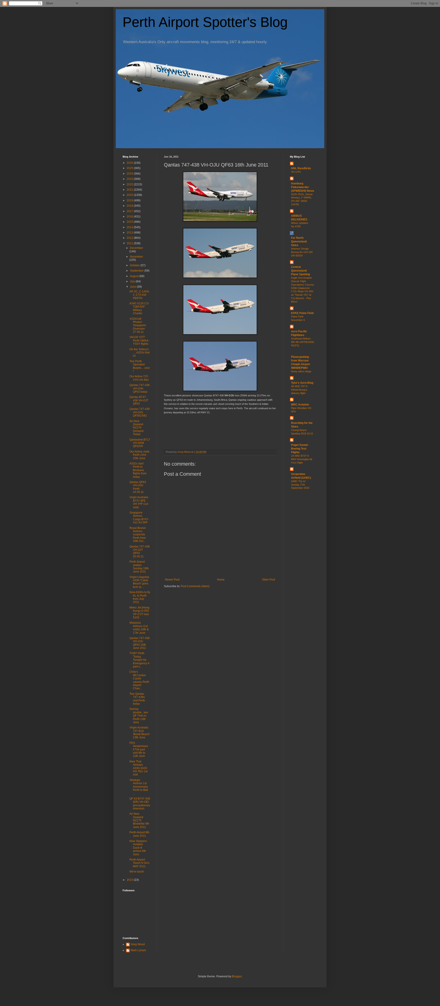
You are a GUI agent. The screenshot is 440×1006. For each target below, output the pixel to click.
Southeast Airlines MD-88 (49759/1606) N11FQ (302, 342)
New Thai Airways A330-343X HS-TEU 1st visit (138, 768)
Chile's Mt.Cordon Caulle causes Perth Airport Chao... (139, 680)
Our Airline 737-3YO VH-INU (139, 378)
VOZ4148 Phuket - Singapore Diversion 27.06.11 (137, 325)
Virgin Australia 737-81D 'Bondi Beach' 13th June (139, 732)
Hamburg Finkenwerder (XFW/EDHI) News (302, 187)
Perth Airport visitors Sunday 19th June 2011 (139, 566)
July (133, 281)
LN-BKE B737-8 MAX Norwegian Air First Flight (301, 459)
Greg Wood (138, 944)
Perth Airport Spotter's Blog (205, 22)
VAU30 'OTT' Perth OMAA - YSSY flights (139, 340)
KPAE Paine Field (302, 313)
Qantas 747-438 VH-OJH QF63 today (139, 388)
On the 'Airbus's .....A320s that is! (139, 353)
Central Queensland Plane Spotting (300, 270)
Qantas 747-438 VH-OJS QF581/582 (139, 412)
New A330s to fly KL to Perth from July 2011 (139, 597)
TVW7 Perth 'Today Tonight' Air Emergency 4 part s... (139, 660)
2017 (130, 211)
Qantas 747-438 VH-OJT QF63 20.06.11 (139, 551)
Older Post (268, 579)
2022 (130, 184)
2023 (130, 179)
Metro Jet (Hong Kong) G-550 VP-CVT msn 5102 (139, 612)
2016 (130, 216)
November (136, 256)
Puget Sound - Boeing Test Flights (300, 448)
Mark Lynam (138, 950)
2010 (130, 879)
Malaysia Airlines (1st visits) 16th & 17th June (139, 627)
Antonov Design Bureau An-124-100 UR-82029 (302, 252)
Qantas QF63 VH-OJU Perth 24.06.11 (137, 487)
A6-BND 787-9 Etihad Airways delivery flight (299, 390)
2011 (130, 243)
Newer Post (172, 579)
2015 (130, 221)
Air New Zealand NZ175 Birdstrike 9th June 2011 (139, 820)
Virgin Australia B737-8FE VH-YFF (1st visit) (138, 502)
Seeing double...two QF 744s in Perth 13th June (138, 715)
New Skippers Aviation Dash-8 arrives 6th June (138, 847)
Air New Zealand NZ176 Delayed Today (136, 428)
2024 (130, 173)
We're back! (136, 871)
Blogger (237, 976)
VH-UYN (296, 171)
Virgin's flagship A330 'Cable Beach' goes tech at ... (139, 582)
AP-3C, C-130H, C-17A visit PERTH (139, 295)
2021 (130, 189)
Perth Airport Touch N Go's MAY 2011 (139, 863)
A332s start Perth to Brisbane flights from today (137, 470)
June (133, 286)
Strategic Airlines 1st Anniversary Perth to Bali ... (138, 786)
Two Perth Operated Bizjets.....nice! (139, 366)
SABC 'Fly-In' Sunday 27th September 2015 (300, 484)
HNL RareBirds (301, 168)
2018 (130, 205)
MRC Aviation (300, 404)
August (134, 276)
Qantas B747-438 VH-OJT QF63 (138, 400)
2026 (130, 162)
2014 (130, 227)
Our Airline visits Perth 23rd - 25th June (139, 455)
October (135, 265)
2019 (130, 200)
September (137, 270)
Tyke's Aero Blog (302, 382)
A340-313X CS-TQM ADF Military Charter (139, 308)
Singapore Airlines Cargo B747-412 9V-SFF (139, 517)
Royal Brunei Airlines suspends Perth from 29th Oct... (137, 534)
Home (221, 579)
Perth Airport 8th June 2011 (139, 834)
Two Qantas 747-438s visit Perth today (137, 698)
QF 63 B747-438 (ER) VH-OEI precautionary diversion (139, 803)
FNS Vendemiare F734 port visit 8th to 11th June (138, 749)
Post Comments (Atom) (195, 586)
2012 (130, 237)
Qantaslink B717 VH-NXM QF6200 (139, 443)
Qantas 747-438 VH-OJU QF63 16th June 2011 (139, 643)
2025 (130, 168)
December (136, 248)
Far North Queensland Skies (299, 241)
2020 (130, 195)
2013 (130, 232)
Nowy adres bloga (301, 371)
